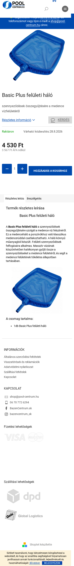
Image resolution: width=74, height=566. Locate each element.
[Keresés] (46, 9)
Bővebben (34, 563)
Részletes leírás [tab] (14, 198)
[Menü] (65, 9)
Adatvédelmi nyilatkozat (18, 366)
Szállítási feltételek (15, 372)
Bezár (29, 188)
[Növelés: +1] (22, 169)
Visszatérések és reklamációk (22, 362)
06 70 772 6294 (19, 402)
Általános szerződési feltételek (22, 356)
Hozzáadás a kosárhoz (50, 170)
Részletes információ (16, 120)
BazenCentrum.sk (21, 408)
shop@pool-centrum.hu (24, 396)
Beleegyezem (52, 563)
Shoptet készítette (41, 544)
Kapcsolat (10, 377)
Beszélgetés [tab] (34, 198)
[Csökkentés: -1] (7, 169)
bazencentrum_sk (21, 414)
